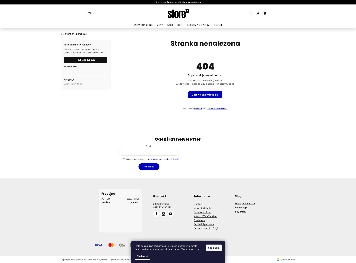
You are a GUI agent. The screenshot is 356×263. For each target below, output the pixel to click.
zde (197, 249)
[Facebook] (156, 214)
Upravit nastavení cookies (122, 260)
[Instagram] (163, 214)
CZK (89, 13)
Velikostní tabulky (202, 208)
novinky (198, 108)
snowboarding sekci (217, 108)
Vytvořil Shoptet (288, 259)
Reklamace (199, 220)
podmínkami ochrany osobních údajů (161, 159)
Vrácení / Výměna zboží (205, 216)
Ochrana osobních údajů (206, 228)
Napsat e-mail (70, 66)
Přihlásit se (149, 167)
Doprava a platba (202, 212)
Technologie (241, 208)
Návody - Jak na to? (245, 203)
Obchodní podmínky (204, 224)
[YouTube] (170, 214)
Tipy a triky (240, 212)
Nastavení (142, 256)
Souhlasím (213, 248)
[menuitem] (143, 25)
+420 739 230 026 (85, 60)
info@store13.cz (161, 204)
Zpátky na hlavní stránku (205, 94)
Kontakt (198, 204)
